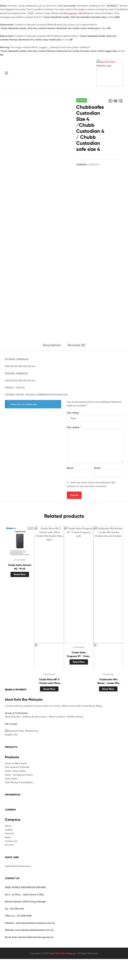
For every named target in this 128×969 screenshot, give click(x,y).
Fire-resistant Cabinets (17, 767)
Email (98, 467)
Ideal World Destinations (18, 866)
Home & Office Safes (16, 763)
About (8, 825)
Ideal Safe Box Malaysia (63, 953)
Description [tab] (52, 345)
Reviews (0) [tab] (76, 345)
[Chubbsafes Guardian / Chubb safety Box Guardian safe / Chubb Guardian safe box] (120, 101)
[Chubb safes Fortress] (111, 101)
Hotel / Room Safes (15, 770)
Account (9, 844)
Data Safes (11, 778)
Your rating (73, 412)
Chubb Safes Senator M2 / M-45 (19, 566)
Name (71, 467)
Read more (20, 574)
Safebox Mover (75, 716)
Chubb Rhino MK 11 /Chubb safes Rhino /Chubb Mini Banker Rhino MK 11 (49, 681)
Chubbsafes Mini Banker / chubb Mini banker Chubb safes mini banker (108, 681)
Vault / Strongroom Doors (18, 774)
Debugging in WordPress (77, 13)
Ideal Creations (57, 716)
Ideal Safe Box (13, 716)
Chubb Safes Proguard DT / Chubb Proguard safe (78, 654)
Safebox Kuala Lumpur (34, 716)
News (8, 837)
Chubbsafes (93, 164)
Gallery (9, 829)
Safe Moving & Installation (19, 782)
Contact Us (11, 841)
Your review (74, 427)
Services (9, 833)
